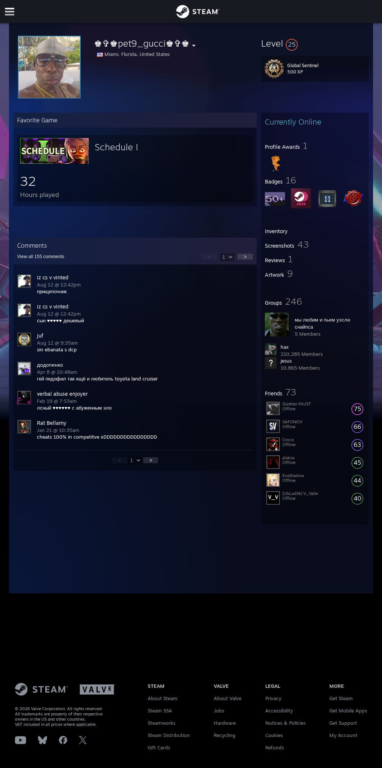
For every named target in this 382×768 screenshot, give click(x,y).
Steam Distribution (169, 735)
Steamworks (161, 723)
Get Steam (341, 698)
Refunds (274, 747)
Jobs (219, 711)
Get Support (343, 723)
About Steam (163, 698)
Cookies (274, 735)
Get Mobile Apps (348, 711)
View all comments (40, 256)
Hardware (225, 723)
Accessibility (279, 711)
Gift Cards (159, 747)
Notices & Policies (285, 723)
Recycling (224, 735)
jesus (286, 361)
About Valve (227, 698)
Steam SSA (160, 711)
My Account (343, 735)
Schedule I (116, 147)
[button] (315, 43)
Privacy (273, 698)
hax (285, 347)
